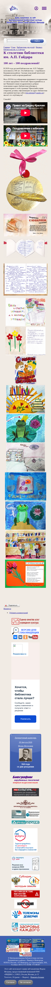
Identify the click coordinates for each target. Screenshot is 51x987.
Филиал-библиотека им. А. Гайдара (23, 48)
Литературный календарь (25, 737)
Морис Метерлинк (25, 746)
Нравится (7, 609)
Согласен (10, 982)
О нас (13, 47)
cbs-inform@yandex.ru (34, 93)
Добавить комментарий (18, 613)
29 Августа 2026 (25, 742)
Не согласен (25, 982)
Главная (7, 47)
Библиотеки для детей (25, 47)
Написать (26, 719)
